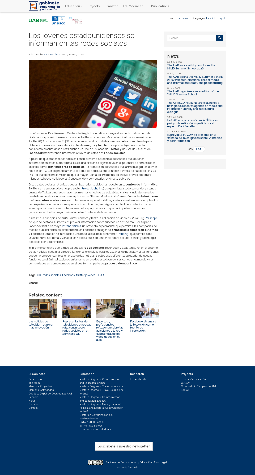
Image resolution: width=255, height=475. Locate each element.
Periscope (151, 218)
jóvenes (90, 275)
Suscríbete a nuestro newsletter (124, 446)
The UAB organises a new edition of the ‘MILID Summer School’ (193, 93)
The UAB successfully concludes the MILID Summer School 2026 (191, 67)
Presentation (36, 379)
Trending (122, 234)
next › (199, 149)
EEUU (100, 275)
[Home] (45, 6)
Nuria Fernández (53, 54)
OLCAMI (185, 382)
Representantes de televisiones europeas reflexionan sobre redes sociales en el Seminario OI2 (76, 327)
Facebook (68, 275)
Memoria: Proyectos (40, 386)
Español (210, 18)
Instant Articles (71, 226)
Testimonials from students (95, 429)
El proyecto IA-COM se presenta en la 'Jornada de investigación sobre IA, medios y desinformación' (194, 138)
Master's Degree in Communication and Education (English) (99, 399)
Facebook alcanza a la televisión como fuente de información (143, 326)
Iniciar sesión (182, 18)
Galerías (33, 404)
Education (73, 6)
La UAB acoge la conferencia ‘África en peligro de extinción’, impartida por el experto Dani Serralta (192, 123)
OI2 (39, 275)
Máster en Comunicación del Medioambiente (96, 416)
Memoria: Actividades (41, 389)
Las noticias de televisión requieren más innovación (41, 324)
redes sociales (52, 275)
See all (185, 389)
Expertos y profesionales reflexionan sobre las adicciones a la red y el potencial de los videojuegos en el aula (109, 330)
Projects (94, 6)
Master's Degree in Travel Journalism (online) (101, 391)
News (32, 400)
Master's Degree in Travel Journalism (101, 386)
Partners (33, 397)
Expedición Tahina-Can (194, 379)
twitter (80, 275)
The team (34, 382)
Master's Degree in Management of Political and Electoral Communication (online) (101, 408)
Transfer (111, 6)
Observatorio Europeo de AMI (198, 386)
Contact (33, 407)
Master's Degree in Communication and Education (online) (99, 381)
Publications (160, 6)
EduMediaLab (133, 6)
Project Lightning (92, 188)
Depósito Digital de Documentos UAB (51, 393)
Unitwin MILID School (91, 421)
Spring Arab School (90, 425)
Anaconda (133, 467)
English (222, 18)
